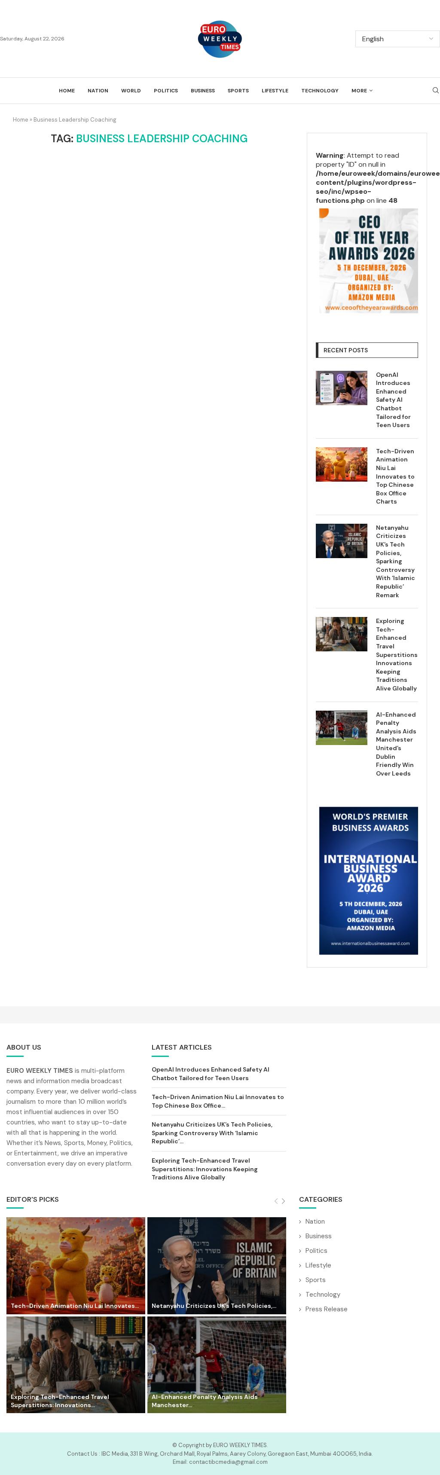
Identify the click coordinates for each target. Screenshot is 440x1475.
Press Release (327, 1309)
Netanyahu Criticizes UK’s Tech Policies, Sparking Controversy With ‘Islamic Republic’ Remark (395, 561)
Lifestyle (275, 90)
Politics (166, 90)
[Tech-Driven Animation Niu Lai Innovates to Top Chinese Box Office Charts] (341, 464)
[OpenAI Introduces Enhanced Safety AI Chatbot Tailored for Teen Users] (341, 388)
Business (203, 90)
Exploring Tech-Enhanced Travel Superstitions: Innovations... (60, 1401)
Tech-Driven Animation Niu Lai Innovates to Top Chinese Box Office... (218, 1101)
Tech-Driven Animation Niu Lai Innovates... (75, 1306)
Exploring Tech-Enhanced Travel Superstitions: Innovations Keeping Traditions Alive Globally (397, 654)
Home (67, 90)
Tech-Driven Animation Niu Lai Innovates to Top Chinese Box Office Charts (395, 476)
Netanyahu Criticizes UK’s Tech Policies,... (214, 1306)
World (131, 90)
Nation (98, 90)
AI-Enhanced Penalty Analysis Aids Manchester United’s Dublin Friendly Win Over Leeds (396, 744)
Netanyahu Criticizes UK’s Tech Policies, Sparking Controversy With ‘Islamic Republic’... (212, 1133)
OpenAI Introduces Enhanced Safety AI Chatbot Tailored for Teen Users (393, 400)
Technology (320, 90)
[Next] (283, 1201)
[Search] (435, 91)
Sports (238, 90)
